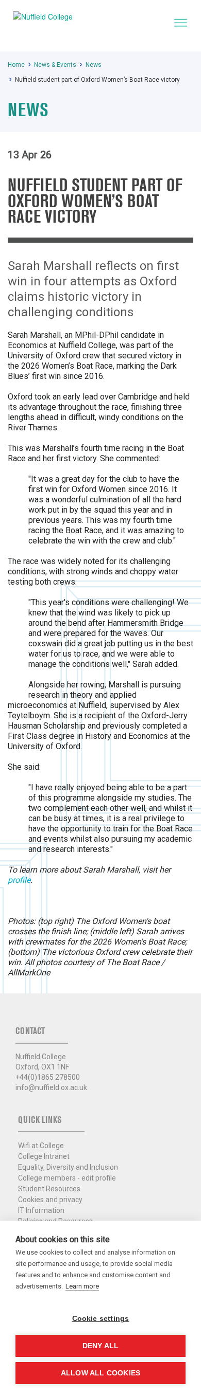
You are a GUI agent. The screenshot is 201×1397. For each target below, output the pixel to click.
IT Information (41, 1210)
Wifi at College (41, 1145)
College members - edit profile (67, 1178)
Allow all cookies (100, 1373)
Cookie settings (100, 1318)
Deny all (100, 1346)
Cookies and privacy (50, 1199)
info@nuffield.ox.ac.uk (51, 1087)
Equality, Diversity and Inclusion (68, 1167)
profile (19, 880)
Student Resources (49, 1189)
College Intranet (44, 1156)
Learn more (82, 1286)
